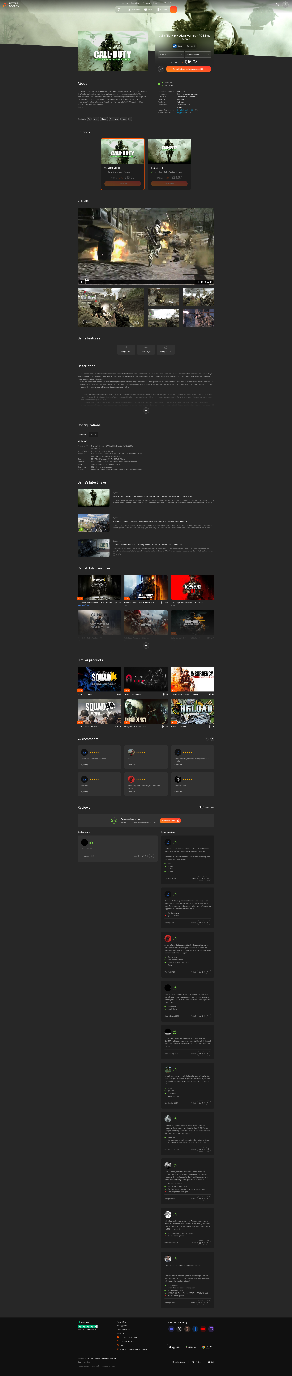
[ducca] (167, 1258)
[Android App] (191, 1347)
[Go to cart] (277, 4)
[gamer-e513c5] (178, 752)
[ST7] (167, 987)
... (130, 119)
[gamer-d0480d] (167, 894)
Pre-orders (135, 3)
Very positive (181, 112)
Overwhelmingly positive (186, 110)
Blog (155, 3)
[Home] (11, 5)
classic (124, 119)
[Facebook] (195, 1329)
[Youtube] (203, 1329)
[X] (179, 1329)
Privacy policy (122, 1326)
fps (89, 119)
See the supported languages (187, 94)
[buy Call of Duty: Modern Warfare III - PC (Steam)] (192, 587)
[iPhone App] (174, 1347)
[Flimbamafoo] (167, 1032)
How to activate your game (186, 97)
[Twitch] (211, 1329)
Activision (180, 102)
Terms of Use (121, 1322)
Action (179, 107)
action (96, 119)
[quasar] (84, 842)
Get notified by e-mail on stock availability (188, 69)
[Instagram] (187, 1329)
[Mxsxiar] (167, 1069)
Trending (124, 3)
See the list (181, 91)
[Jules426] (131, 779)
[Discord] (171, 1329)
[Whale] (167, 1118)
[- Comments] (207, 739)
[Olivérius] (167, 1165)
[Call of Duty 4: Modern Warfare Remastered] (169, 164)
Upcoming (146, 3)
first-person (114, 119)
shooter (104, 119)
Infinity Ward (181, 99)
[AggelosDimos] (178, 779)
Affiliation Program (123, 1329)
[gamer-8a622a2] (84, 752)
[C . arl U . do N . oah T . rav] (131, 752)
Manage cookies (84, 1362)
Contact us (120, 1333)
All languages (209, 807)
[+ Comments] (212, 739)
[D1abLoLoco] (167, 842)
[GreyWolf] (167, 1214)
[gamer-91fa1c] (84, 779)
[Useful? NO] (151, 856)
